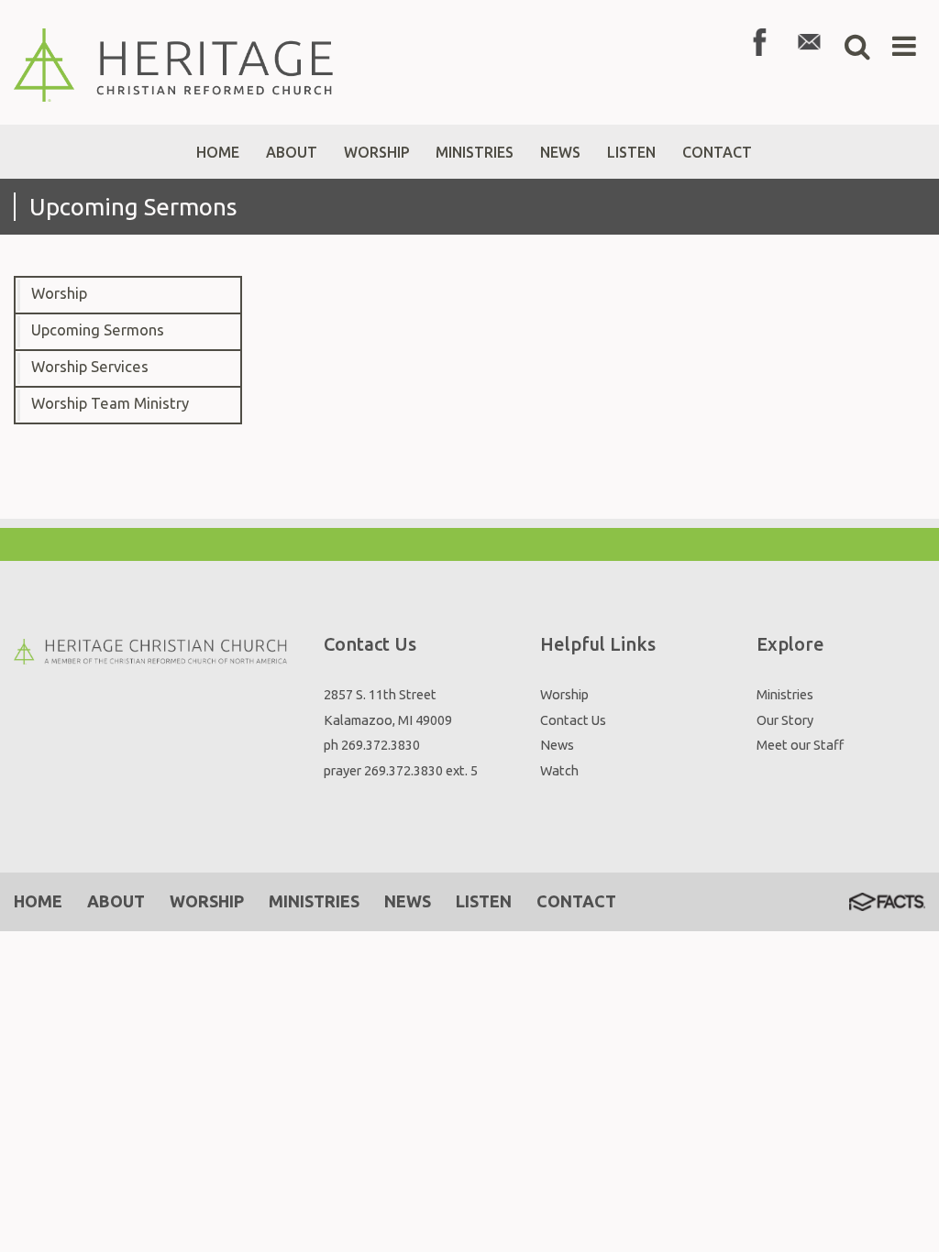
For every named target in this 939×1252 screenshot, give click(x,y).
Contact (576, 901)
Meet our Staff (800, 744)
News (557, 744)
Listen (484, 901)
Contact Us (573, 720)
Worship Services (90, 366)
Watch (559, 770)
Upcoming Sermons (97, 330)
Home (38, 901)
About (116, 901)
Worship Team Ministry (110, 403)
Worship (59, 293)
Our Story (785, 720)
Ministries (785, 694)
